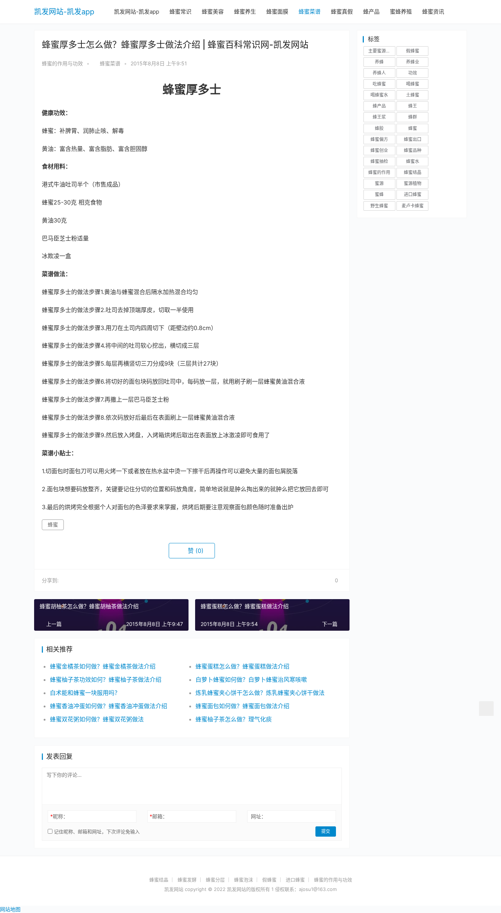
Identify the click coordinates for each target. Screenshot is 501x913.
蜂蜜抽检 (379, 161)
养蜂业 (412, 62)
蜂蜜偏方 (379, 139)
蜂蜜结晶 (412, 172)
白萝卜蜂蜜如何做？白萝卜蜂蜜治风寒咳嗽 (251, 679)
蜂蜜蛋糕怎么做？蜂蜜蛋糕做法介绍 (242, 666)
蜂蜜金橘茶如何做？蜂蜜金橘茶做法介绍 (103, 666)
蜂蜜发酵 (187, 880)
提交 (325, 831)
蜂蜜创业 (379, 150)
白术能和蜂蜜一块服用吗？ (85, 692)
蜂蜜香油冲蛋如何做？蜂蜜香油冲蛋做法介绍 (108, 706)
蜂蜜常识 (180, 11)
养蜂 (379, 62)
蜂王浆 (379, 117)
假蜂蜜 (412, 51)
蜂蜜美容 (213, 11)
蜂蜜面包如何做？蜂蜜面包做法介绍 (242, 706)
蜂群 (412, 117)
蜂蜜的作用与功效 (62, 63)
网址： (258, 816)
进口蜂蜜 (412, 194)
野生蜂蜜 (379, 206)
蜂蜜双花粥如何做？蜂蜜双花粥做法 (97, 719)
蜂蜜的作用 (379, 172)
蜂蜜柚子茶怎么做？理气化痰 (233, 719)
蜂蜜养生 (245, 11)
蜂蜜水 (412, 161)
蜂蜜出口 (412, 139)
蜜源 (379, 183)
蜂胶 (379, 128)
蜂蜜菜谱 (310, 11)
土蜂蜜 (412, 95)
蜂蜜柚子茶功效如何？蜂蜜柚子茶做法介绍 (105, 679)
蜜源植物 (412, 183)
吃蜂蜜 (379, 84)
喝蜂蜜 (412, 84)
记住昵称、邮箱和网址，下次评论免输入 (96, 831)
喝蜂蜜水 (379, 95)
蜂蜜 (53, 524)
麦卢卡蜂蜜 (413, 206)
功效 (412, 73)
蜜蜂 (379, 194)
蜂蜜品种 (412, 150)
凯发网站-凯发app (64, 11)
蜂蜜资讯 (433, 11)
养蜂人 (379, 73)
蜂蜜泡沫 (243, 880)
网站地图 (10, 909)
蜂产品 (371, 11)
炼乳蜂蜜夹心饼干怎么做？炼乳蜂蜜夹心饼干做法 (260, 692)
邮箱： (159, 816)
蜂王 (412, 106)
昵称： (59, 816)
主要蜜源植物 (381, 51)
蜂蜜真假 (342, 11)
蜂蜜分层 (215, 880)
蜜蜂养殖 (401, 11)
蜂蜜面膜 (277, 11)
